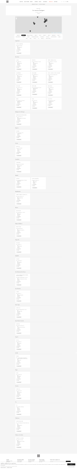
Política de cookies (3, 467)
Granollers (44, 35)
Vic (39, 38)
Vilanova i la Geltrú (48, 38)
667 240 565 (18, 200)
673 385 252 (34, 184)
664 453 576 (18, 232)
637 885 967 (18, 136)
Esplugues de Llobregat (30, 35)
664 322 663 (18, 168)
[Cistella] (65, 1)
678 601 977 (18, 183)
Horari (18, 67)
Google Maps (19, 69)
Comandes (29, 461)
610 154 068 (18, 297)
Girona (40, 35)
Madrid (49, 35)
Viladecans (42, 38)
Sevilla (27, 38)
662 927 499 (18, 411)
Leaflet (52, 32)
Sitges (31, 38)
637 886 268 (18, 216)
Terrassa (35, 38)
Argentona (18, 35)
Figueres (36, 35)
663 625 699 (18, 152)
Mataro (59, 35)
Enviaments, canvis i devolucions (9, 461)
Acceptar (71, 464)
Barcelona (23, 35)
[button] (34, 24)
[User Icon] (63, 1)
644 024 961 (34, 91)
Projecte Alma (19, 461)
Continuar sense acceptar (71, 466)
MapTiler (55, 32)
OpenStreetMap (59, 32)
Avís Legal (40, 461)
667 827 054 (18, 281)
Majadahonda (54, 35)
